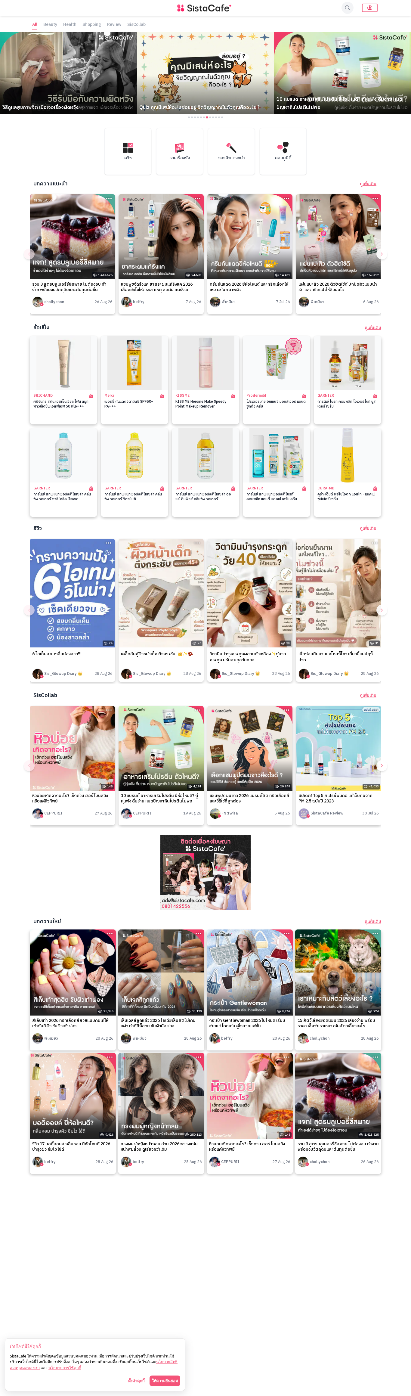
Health (69, 25)
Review (114, 25)
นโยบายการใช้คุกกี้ (64, 1367)
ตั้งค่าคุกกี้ (136, 1380)
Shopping (91, 25)
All (34, 25)
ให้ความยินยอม (165, 1380)
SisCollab (136, 25)
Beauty (50, 25)
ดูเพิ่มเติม (368, 184)
